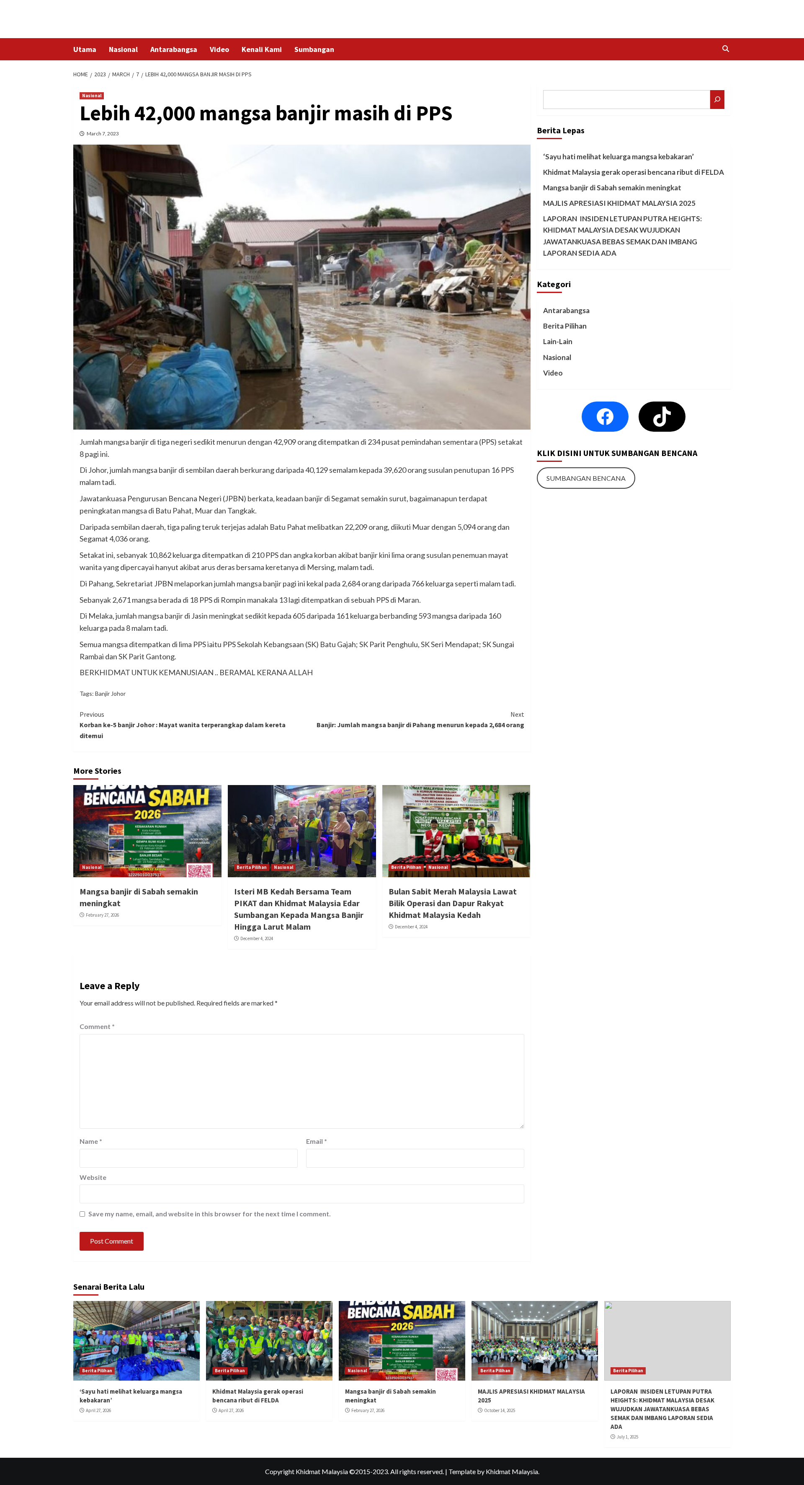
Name (91, 1141)
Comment (97, 1026)
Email (316, 1141)
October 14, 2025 (499, 1410)
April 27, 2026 (98, 1410)
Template (462, 1471)
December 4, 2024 (256, 938)
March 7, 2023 (103, 133)
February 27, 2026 (102, 915)
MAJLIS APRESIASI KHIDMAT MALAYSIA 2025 (619, 203)
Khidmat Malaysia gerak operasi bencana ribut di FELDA (633, 172)
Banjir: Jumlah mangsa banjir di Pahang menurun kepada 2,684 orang (420, 719)
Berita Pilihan (252, 867)
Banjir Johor (110, 693)
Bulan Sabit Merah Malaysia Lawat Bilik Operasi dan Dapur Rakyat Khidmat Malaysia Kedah (453, 903)
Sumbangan (314, 49)
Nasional (123, 49)
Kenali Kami (262, 49)
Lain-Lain (557, 341)
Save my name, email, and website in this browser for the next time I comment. (209, 1214)
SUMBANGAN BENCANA (586, 478)
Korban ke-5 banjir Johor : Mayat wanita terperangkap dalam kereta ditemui (183, 725)
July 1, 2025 (627, 1437)
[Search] (725, 49)
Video (219, 49)
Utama (84, 49)
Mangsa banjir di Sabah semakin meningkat (612, 187)
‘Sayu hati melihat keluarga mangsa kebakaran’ (618, 156)
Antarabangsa (173, 49)
